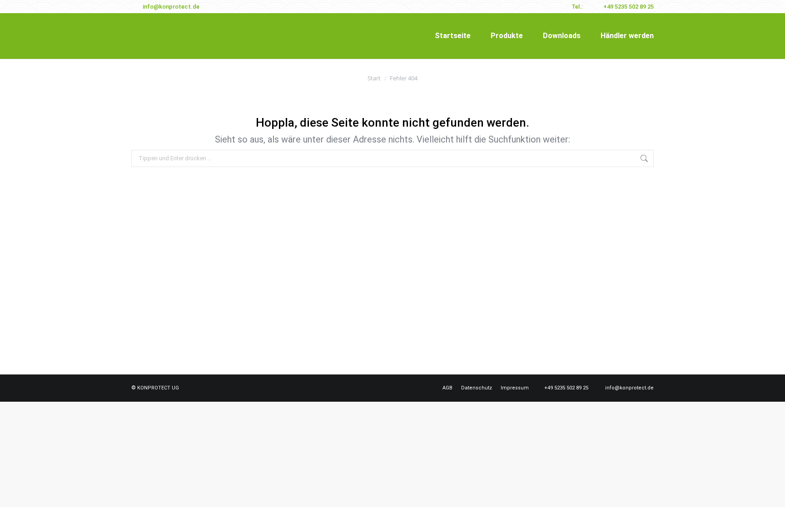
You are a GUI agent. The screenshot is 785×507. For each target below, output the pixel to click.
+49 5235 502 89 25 (628, 6)
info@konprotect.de (171, 6)
